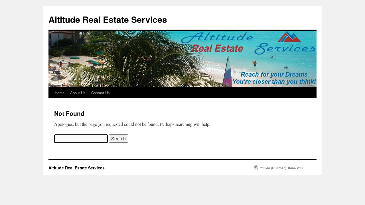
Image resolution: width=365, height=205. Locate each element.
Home (59, 92)
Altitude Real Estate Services (107, 19)
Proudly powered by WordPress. (281, 167)
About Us (78, 92)
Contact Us (100, 92)
